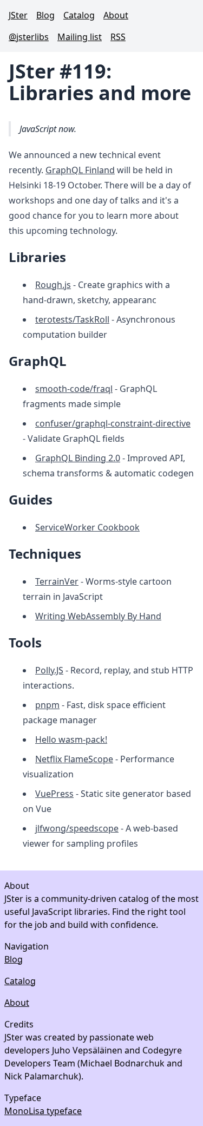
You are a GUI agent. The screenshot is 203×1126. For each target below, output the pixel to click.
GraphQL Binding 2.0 (77, 458)
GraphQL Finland (80, 170)
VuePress (54, 794)
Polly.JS (49, 670)
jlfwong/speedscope (77, 828)
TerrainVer (56, 581)
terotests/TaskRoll (72, 319)
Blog (45, 15)
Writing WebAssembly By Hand (98, 616)
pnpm (47, 705)
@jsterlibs (29, 37)
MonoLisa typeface (43, 1111)
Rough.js (53, 285)
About (115, 15)
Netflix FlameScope (74, 759)
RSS (118, 37)
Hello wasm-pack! (71, 739)
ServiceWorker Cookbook (87, 527)
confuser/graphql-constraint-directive (113, 423)
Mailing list (79, 37)
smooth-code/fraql (74, 389)
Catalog (79, 15)
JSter (18, 15)
